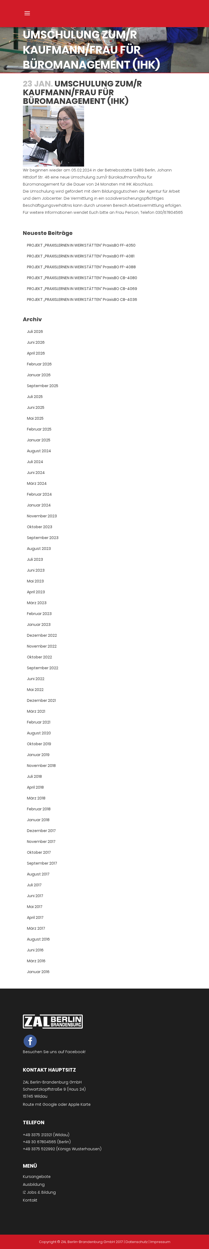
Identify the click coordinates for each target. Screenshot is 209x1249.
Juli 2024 (35, 461)
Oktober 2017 (39, 852)
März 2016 (36, 961)
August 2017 (38, 874)
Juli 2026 (35, 331)
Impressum (160, 1241)
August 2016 (38, 939)
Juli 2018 (34, 776)
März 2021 (36, 711)
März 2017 (36, 928)
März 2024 (37, 483)
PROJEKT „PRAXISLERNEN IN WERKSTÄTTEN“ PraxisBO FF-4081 (80, 256)
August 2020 (39, 733)
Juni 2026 (36, 342)
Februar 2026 (39, 364)
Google (49, 1104)
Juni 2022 (35, 678)
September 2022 (42, 668)
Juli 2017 (34, 885)
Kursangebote (37, 1176)
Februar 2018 (39, 809)
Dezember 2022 (42, 635)
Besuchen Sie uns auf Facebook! (54, 1051)
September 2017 (42, 863)
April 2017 (35, 917)
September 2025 (42, 385)
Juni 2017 (35, 895)
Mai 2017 (34, 906)
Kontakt (30, 1200)
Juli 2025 (35, 396)
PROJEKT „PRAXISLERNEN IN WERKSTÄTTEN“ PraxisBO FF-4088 (81, 267)
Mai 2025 (35, 418)
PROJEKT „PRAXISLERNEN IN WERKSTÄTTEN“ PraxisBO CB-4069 (82, 288)
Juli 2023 (35, 559)
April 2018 (35, 787)
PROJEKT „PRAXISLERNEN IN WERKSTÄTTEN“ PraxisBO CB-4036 (82, 299)
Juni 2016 (35, 950)
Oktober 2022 (39, 657)
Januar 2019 (38, 754)
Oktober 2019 (39, 744)
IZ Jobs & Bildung (39, 1192)
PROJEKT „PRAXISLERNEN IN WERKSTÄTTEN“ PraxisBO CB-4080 (82, 278)
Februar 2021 (38, 722)
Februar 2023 (39, 613)
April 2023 (36, 592)
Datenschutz (136, 1241)
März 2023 (37, 603)
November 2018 (41, 765)
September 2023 (43, 537)
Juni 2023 (36, 570)
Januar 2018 (38, 820)
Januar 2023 (39, 624)
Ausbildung (34, 1184)
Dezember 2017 (41, 830)
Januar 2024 (39, 505)
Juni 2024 (36, 472)
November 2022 (42, 646)
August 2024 (39, 451)
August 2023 (39, 548)
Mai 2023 (35, 581)
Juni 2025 (35, 407)
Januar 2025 (38, 440)
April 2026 (36, 353)
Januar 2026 (39, 375)
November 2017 (41, 841)
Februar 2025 (39, 429)
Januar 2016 (38, 971)
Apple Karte (79, 1104)
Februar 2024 (39, 494)
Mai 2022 (35, 689)
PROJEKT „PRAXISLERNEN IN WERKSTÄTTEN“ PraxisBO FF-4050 (81, 245)
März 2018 (36, 798)
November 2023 (42, 516)
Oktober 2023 (39, 527)
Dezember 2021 (41, 700)
